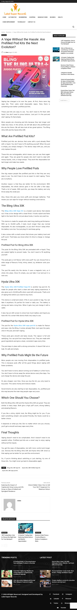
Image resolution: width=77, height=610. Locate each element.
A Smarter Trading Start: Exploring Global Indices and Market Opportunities (68, 59)
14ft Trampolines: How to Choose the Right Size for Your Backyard (8, 537)
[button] (73, 26)
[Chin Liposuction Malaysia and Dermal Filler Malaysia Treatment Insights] (6, 583)
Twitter (56, 603)
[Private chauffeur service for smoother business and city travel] (45, 583)
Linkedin (56, 598)
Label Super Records (9, 597)
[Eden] (2, 52)
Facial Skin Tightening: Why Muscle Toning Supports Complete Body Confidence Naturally (23, 572)
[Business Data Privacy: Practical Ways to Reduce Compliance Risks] (42, 528)
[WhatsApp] (61, 603)
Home (3, 32)
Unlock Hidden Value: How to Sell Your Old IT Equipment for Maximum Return (39, 487)
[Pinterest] (62, 599)
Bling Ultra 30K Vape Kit (13, 467)
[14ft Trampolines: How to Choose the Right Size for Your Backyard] (8, 528)
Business (8, 32)
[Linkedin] (51, 599)
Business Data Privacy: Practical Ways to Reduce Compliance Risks (68, 66)
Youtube (63, 607)
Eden (7, 52)
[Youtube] (57, 608)
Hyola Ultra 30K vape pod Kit (10, 470)
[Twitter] (50, 603)
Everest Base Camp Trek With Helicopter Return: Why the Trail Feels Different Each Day (63, 563)
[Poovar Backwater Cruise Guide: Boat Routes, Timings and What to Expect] (45, 574)
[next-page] (6, 545)
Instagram (69, 594)
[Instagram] (62, 594)
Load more (63, 100)
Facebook (56, 594)
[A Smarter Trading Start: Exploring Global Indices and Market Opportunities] (25, 528)
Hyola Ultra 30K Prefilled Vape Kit (31, 467)
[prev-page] (2, 545)
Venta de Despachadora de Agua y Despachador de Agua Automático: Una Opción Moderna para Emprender (68, 83)
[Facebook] (50, 594)
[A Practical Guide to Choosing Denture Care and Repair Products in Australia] (6, 564)
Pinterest (68, 598)
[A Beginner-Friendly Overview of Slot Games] (56, 74)
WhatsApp (68, 603)
